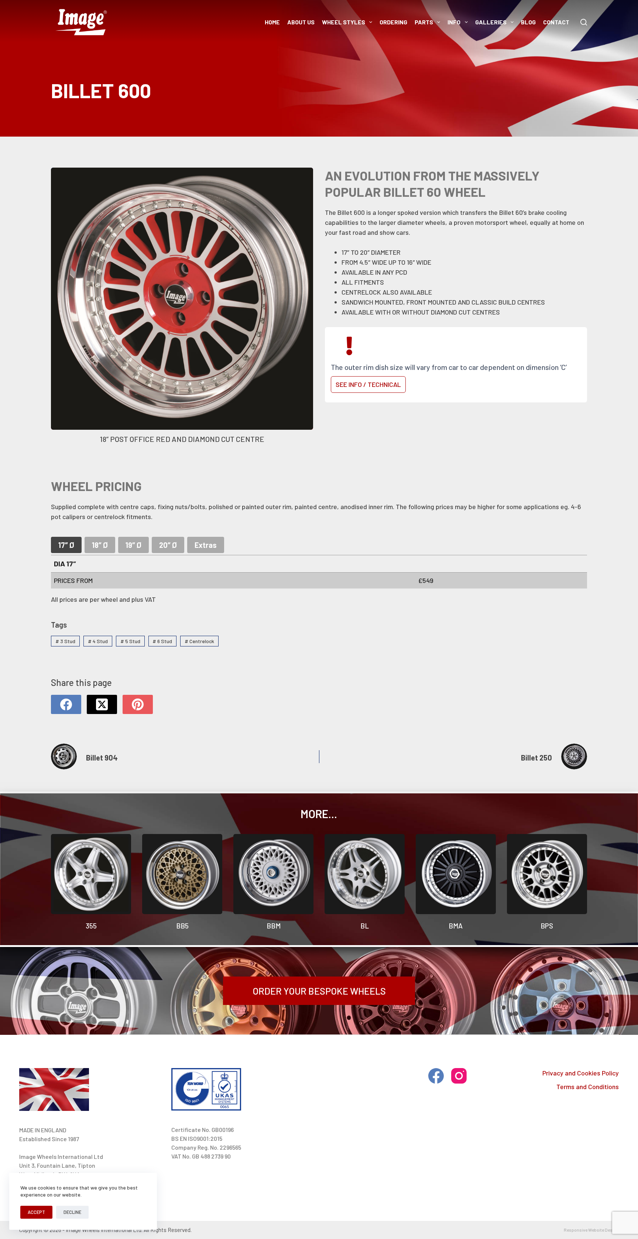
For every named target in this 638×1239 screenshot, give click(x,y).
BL (364, 925)
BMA (456, 925)
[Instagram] (459, 1076)
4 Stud (98, 641)
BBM (274, 925)
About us (301, 21)
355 (91, 925)
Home (272, 21)
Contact (556, 21)
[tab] (66, 545)
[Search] (583, 22)
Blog (528, 21)
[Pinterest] (138, 704)
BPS (547, 925)
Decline (72, 1212)
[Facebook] (66, 704)
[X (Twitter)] (102, 704)
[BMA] (456, 874)
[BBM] (273, 874)
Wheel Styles (343, 21)
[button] (182, 308)
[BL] (365, 874)
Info (453, 21)
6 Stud (162, 641)
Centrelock (199, 641)
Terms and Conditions (587, 1086)
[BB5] (182, 874)
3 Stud (65, 641)
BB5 (182, 925)
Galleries (491, 21)
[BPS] (547, 874)
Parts (424, 21)
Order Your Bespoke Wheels (319, 990)
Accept (36, 1212)
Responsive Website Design (591, 1229)
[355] (91, 874)
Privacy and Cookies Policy (580, 1073)
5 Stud (130, 641)
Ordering (393, 21)
